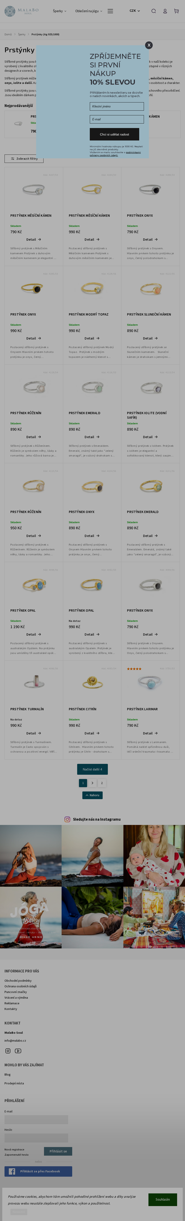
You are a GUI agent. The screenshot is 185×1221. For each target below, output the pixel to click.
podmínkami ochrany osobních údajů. (115, 154)
